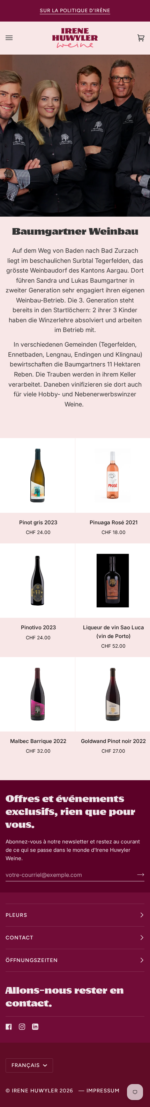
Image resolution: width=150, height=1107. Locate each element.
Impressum (103, 1091)
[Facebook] (9, 1027)
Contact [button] (19, 938)
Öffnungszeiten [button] (32, 960)
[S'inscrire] (135, 874)
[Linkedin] (35, 1027)
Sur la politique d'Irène (75, 11)
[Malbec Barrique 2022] (37, 694)
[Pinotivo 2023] (37, 580)
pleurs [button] (16, 915)
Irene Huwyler (35, 1091)
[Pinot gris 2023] (37, 475)
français (27, 1065)
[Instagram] (22, 1027)
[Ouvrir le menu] (16, 38)
